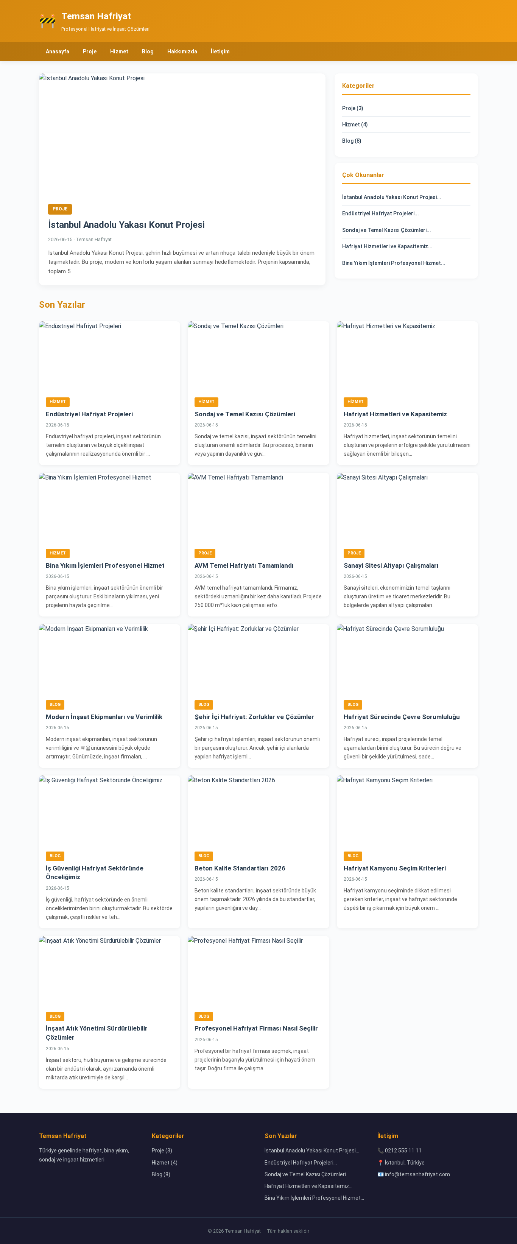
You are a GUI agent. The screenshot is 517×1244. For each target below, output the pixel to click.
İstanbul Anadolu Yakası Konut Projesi (126, 225)
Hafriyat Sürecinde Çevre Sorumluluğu (402, 717)
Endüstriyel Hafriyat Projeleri (89, 414)
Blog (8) (351, 141)
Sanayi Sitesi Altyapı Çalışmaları (391, 565)
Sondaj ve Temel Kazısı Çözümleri (245, 414)
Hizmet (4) (355, 124)
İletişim (220, 51)
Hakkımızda (182, 51)
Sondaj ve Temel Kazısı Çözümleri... (386, 230)
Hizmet (119, 51)
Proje (90, 51)
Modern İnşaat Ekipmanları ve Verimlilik (104, 717)
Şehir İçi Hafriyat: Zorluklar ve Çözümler (254, 717)
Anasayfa (57, 51)
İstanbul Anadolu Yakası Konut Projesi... (391, 197)
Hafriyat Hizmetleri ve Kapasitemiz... (387, 246)
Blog (148, 51)
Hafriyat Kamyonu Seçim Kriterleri (395, 868)
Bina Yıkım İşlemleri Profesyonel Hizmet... (393, 263)
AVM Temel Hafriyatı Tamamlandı (244, 565)
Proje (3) (352, 108)
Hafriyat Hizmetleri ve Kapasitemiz (395, 414)
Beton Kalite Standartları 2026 (240, 868)
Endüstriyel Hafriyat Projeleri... (380, 213)
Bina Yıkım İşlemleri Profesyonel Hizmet (105, 565)
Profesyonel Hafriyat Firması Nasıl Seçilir (256, 1028)
